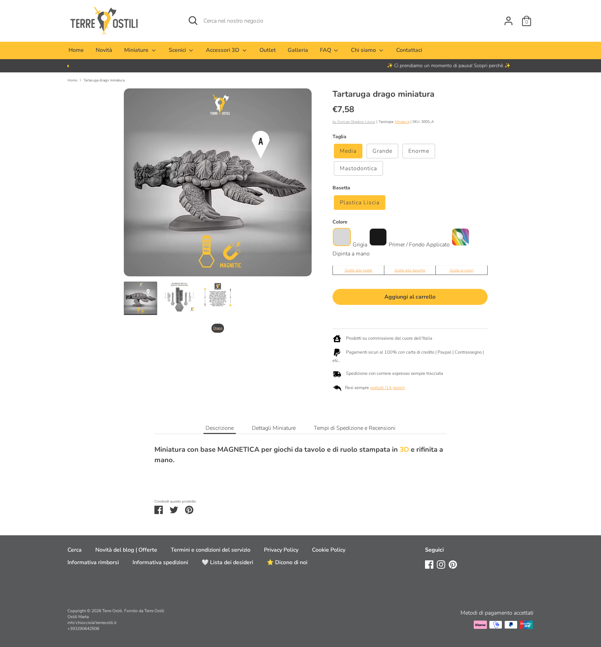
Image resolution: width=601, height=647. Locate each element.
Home (76, 50)
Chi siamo (364, 50)
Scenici (178, 50)
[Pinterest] (453, 564)
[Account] (508, 18)
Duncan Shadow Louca (356, 121)
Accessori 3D (223, 50)
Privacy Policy (281, 550)
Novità (104, 50)
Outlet (267, 50)
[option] (300, 65)
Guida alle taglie (358, 270)
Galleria (298, 50)
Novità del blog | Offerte (126, 550)
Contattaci (409, 50)
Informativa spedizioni (160, 562)
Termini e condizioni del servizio (210, 550)
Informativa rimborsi (93, 562)
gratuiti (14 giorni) (387, 388)
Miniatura (402, 121)
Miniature (137, 50)
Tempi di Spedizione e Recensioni (354, 428)
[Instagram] (441, 564)
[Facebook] (429, 564)
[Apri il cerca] (193, 20)
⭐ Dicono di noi (287, 562)
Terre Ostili (112, 611)
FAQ (326, 50)
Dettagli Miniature (274, 428)
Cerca (74, 550)
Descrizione (220, 428)
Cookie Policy (328, 550)
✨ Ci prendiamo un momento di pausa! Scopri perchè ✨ (300, 65)
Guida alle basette (409, 270)
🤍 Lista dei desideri (227, 562)
